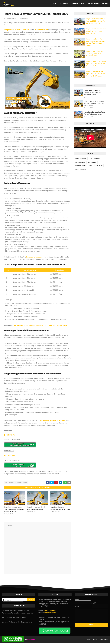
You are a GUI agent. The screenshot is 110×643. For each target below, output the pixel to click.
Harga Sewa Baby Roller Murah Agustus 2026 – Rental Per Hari (94, 53)
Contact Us (104, 639)
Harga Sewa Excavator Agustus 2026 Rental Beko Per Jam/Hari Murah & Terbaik (95, 42)
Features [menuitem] (63, 4)
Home (89, 639)
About (95, 639)
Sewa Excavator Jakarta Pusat (16, 482)
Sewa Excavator (80, 166)
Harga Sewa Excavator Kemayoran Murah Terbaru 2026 (60, 508)
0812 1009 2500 (50, 610)
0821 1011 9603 (10, 455)
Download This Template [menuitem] (98, 4)
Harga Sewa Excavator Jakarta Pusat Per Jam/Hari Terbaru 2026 (40, 325)
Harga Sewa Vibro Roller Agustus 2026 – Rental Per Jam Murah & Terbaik (95, 73)
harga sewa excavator (34, 257)
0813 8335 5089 (50, 613)
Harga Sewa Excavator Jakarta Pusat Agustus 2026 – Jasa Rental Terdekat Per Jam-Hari (14, 509)
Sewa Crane (92, 162)
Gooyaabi (31, 639)
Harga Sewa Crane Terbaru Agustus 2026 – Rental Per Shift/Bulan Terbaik (96, 21)
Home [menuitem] (55, 4)
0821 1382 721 (10, 435)
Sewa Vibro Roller (81, 169)
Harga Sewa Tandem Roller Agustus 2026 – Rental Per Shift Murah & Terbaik (96, 63)
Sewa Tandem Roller (95, 166)
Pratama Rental (10, 19)
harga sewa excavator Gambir (52, 420)
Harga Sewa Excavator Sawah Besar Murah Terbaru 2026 (36, 508)
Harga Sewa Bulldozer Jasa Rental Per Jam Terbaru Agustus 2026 (96, 31)
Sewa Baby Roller (94, 159)
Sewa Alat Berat (80, 159)
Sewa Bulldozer (80, 162)
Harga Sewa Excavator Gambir (16, 30)
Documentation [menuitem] (77, 4)
